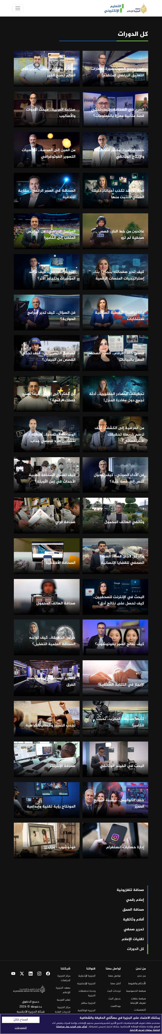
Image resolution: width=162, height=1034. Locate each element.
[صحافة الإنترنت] (47, 759)
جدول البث (114, 998)
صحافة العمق (133, 910)
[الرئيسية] (112, 8)
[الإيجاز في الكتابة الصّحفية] (115, 678)
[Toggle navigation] (17, 8)
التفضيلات (140, 1010)
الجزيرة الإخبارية (86, 976)
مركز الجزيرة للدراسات (63, 978)
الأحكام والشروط (137, 983)
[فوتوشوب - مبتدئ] (47, 840)
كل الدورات (135, 949)
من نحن (141, 976)
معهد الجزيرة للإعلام (63, 990)
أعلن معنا (115, 983)
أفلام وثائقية (133, 920)
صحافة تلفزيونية (130, 890)
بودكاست (116, 1006)
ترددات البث (114, 991)
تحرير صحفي (134, 929)
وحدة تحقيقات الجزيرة (87, 993)
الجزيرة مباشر (88, 1003)
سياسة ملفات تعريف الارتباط (138, 1000)
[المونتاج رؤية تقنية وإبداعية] (47, 800)
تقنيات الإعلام (133, 939)
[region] (81, 1024)
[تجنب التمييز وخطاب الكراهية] (47, 718)
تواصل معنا (114, 976)
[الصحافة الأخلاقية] (47, 556)
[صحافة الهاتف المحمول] (47, 596)
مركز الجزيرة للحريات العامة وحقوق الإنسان (62, 1011)
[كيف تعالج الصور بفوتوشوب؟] (115, 637)
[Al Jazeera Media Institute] (135, 8)
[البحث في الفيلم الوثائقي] (115, 759)
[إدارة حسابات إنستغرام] (115, 840)
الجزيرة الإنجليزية (86, 983)
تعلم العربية (63, 1000)
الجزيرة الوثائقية (86, 1010)
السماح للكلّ (21, 1019)
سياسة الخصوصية (136, 991)
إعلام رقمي (135, 900)
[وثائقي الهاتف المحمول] (115, 515)
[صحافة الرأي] (47, 515)
